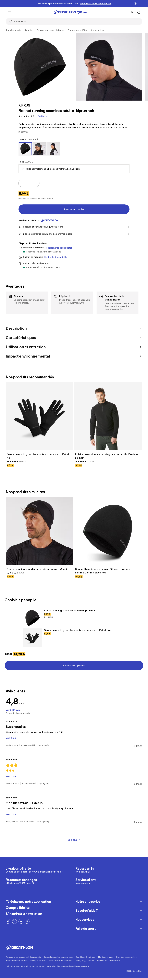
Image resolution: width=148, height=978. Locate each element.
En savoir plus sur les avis (18, 713)
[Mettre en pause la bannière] (135, 3)
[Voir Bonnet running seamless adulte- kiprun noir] (32, 618)
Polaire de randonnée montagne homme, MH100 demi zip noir (106, 456)
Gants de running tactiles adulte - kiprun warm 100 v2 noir (38, 456)
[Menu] (9, 12)
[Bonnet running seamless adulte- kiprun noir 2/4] (109, 67)
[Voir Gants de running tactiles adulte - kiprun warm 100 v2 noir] (32, 637)
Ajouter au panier (74, 209)
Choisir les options (74, 665)
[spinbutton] (28, 183)
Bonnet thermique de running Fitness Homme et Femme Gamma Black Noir (103, 571)
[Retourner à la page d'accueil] (70, 12)
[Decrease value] (21, 183)
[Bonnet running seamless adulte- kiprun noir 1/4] (39, 67)
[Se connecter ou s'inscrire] (131, 12)
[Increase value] (35, 183)
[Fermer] (140, 3)
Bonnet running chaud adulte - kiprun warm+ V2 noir (37, 569)
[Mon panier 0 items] (138, 12)
